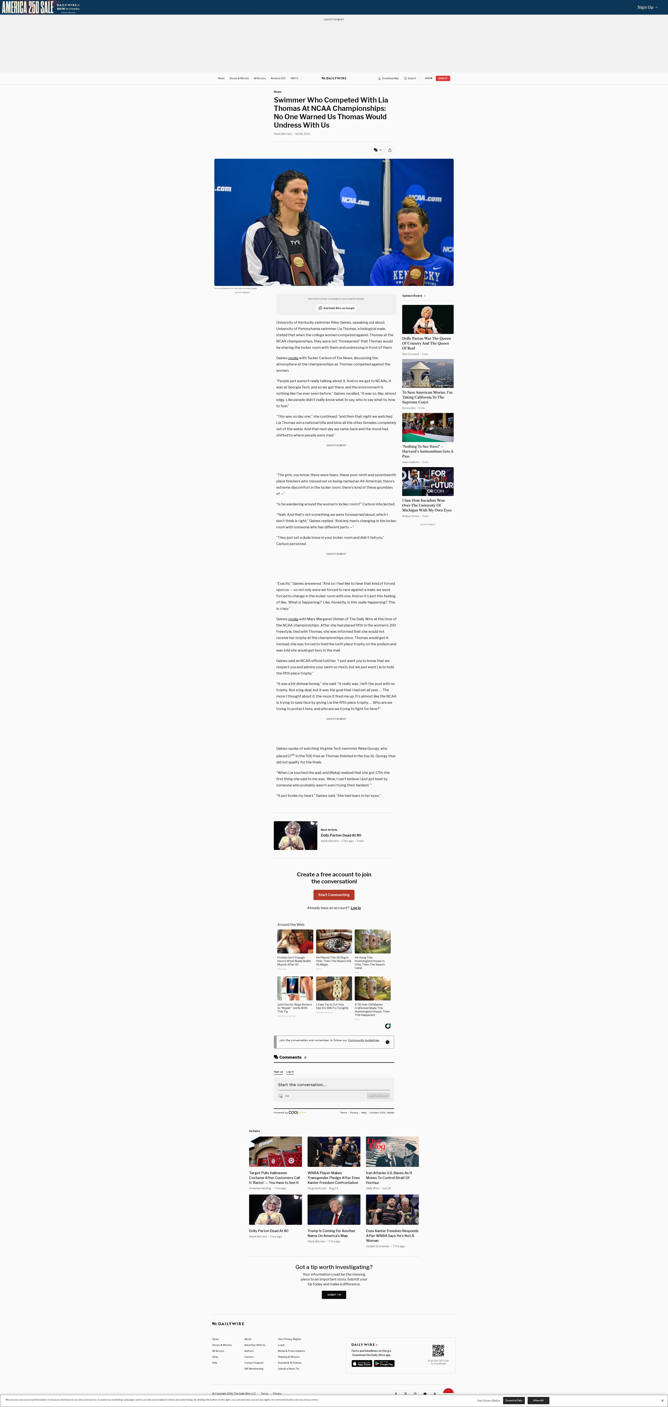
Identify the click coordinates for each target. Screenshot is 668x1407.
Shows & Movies (239, 78)
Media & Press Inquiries (291, 1350)
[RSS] (434, 1393)
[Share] (389, 150)
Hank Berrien (283, 134)
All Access (260, 78)
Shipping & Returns (289, 1356)
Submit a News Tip (288, 1368)
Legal (281, 1344)
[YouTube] (425, 1393)
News (221, 78)
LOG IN (428, 78)
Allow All (538, 1400)
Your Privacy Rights (289, 1339)
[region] (334, 1401)
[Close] (662, 1400)
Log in (356, 908)
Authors (249, 1350)
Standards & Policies (290, 1362)
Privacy (277, 1393)
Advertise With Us (254, 1344)
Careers (249, 1356)
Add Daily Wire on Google (339, 308)
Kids (214, 1362)
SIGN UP (443, 78)
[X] (405, 1393)
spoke (293, 358)
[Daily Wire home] (334, 78)
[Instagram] (415, 1393)
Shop (215, 1356)
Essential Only (514, 1400)
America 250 (278, 78)
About (247, 1339)
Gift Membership (254, 1368)
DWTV (294, 78)
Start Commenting (334, 895)
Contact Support (254, 1362)
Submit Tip (334, 1295)
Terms (264, 1393)
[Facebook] (395, 1393)
